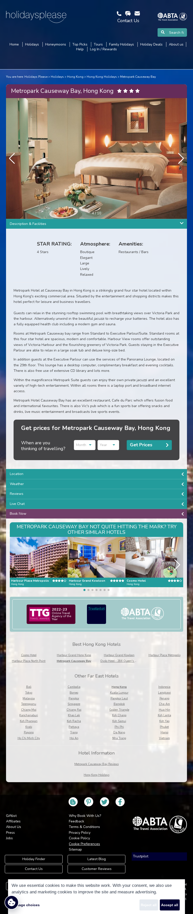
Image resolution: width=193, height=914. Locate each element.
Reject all (149, 905)
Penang (164, 698)
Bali (28, 687)
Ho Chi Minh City (29, 738)
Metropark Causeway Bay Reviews (96, 764)
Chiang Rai (74, 710)
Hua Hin (164, 710)
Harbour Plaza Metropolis (164, 655)
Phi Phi (119, 727)
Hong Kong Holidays (102, 77)
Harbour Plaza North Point (28, 661)
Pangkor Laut (119, 698)
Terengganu (28, 704)
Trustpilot (96, 608)
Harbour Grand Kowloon (119, 655)
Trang (74, 732)
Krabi (28, 727)
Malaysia (29, 698)
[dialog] (96, 896)
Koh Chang (119, 715)
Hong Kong (75, 77)
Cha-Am (164, 704)
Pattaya (74, 727)
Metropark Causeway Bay (138, 77)
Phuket (164, 727)
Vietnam (164, 738)
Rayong (29, 732)
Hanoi (164, 732)
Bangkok (119, 704)
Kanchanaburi (28, 715)
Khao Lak (74, 715)
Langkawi (164, 693)
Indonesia (164, 687)
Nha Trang (119, 738)
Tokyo (28, 693)
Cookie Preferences (84, 844)
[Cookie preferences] (12, 902)
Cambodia (74, 687)
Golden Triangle (119, 710)
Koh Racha (74, 721)
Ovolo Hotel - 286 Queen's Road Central (125, 661)
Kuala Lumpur (119, 693)
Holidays (57, 77)
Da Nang (119, 732)
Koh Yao (164, 721)
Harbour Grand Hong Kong (74, 655)
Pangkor (74, 698)
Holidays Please (35, 77)
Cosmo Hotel (28, 655)
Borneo (74, 693)
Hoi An (74, 738)
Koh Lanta (164, 715)
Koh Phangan (28, 721)
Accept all (169, 905)
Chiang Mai (28, 710)
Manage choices (26, 905)
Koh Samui (119, 721)
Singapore (74, 704)
